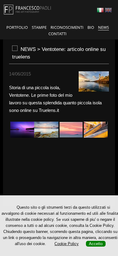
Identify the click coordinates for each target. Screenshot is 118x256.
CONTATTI (57, 33)
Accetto (96, 243)
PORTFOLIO (17, 27)
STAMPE (39, 27)
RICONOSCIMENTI (67, 27)
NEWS (103, 27)
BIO (90, 27)
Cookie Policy (66, 243)
